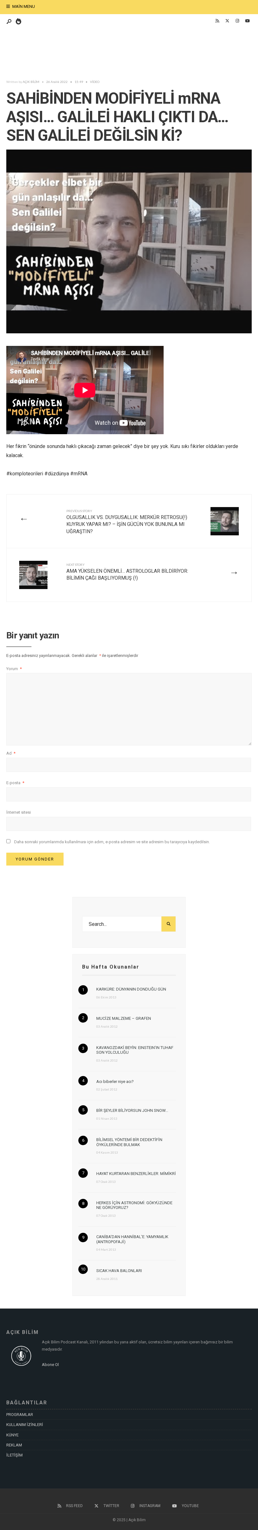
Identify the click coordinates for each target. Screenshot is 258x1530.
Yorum (14, 668)
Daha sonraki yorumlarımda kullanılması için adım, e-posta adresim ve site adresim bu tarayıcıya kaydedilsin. (112, 841)
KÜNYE (12, 1435)
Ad (10, 753)
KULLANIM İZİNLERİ (24, 1424)
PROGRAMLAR (19, 1414)
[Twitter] (227, 21)
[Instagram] (237, 21)
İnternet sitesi (18, 812)
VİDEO (94, 82)
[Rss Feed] (217, 21)
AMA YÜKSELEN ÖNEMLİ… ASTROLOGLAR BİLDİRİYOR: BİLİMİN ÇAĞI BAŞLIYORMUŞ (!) (127, 572)
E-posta (15, 782)
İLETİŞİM (14, 1455)
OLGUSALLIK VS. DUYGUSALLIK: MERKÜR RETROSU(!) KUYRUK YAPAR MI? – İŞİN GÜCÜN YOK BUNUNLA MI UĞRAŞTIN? (126, 521)
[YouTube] (247, 21)
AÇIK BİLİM (31, 82)
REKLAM (14, 1445)
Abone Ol (50, 1364)
